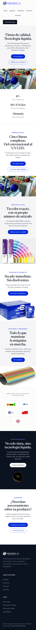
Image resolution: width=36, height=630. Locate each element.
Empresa (12, 11)
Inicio (5, 11)
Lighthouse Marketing (18, 626)
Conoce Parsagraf (18, 465)
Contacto (18, 15)
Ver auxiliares (18, 360)
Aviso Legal (6, 602)
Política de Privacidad (9, 605)
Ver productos (18, 56)
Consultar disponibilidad (18, 169)
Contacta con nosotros (18, 525)
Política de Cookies (8, 608)
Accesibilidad (7, 612)
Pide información (10, 22)
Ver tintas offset (18, 164)
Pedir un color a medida (18, 232)
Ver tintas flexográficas (18, 293)
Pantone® (29, 11)
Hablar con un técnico (18, 62)
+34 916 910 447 (18, 530)
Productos (20, 11)
